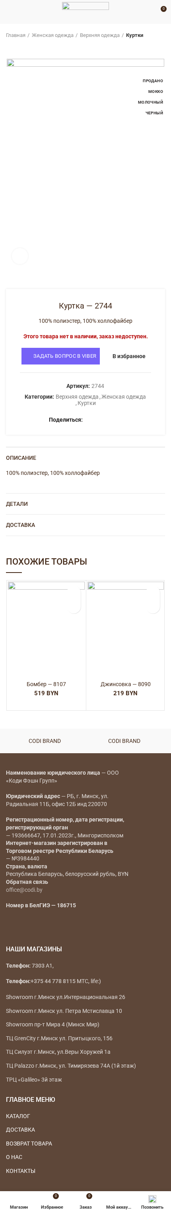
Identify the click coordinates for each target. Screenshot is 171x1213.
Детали (17, 504)
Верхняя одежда (100, 35)
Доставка (20, 525)
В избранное (129, 356)
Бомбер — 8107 (46, 684)
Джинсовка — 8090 (126, 684)
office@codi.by (24, 890)
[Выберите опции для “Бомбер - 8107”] (74, 606)
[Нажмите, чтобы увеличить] (20, 256)
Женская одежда (53, 35)
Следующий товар (26, 47)
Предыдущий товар (10, 47)
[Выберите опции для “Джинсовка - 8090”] (153, 606)
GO (149, 12)
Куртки (134, 35)
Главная (15, 35)
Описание (21, 458)
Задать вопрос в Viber (64, 356)
